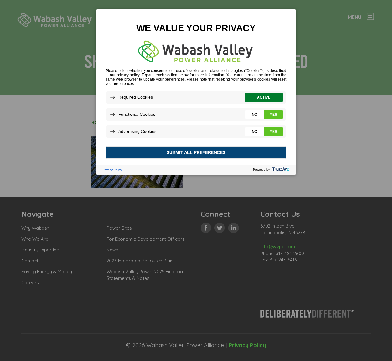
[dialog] (196, 91)
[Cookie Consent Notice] (196, 92)
